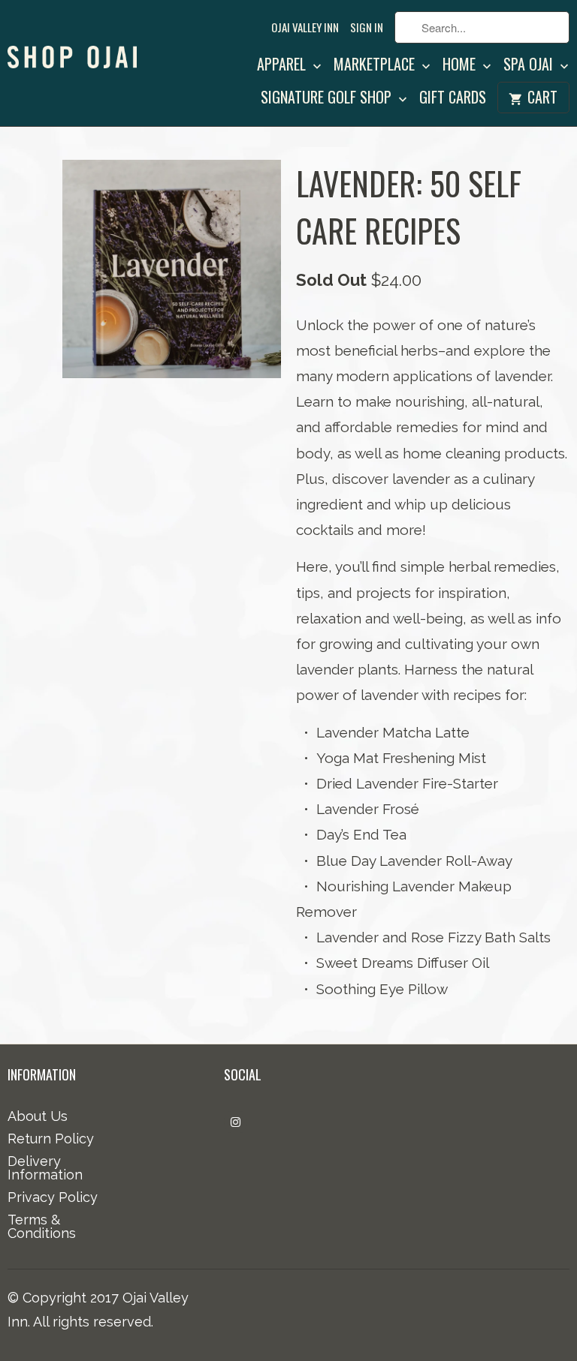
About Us (38, 1116)
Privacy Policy (53, 1197)
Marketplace (376, 66)
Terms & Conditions (42, 1226)
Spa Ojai (530, 66)
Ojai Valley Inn (305, 27)
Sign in (366, 27)
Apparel (283, 66)
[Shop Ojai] (72, 41)
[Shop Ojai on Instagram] (235, 1122)
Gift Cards (452, 99)
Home (461, 66)
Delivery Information (45, 1167)
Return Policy (51, 1138)
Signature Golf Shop (328, 99)
